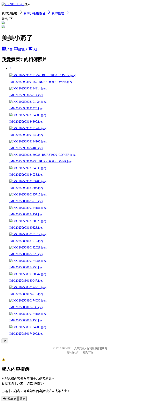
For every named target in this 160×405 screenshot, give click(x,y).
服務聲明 (88, 352)
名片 (36, 49)
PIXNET (66, 348)
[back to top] (5, 341)
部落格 (23, 49)
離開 (22, 398)
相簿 (9, 49)
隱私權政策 (73, 352)
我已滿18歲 (9, 398)
